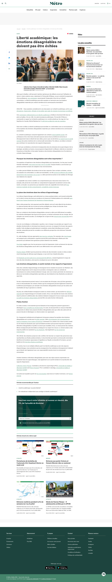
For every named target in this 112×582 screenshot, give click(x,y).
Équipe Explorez (91, 149)
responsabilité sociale (58, 135)
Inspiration (53, 10)
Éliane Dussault (34, 368)
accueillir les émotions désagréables (27, 298)
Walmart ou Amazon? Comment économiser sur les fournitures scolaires (94, 64)
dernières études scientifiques (34, 342)
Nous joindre (71, 538)
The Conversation (41, 374)
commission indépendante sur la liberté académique (34, 115)
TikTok (90, 547)
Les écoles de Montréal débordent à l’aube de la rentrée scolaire (94, 90)
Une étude (20, 244)
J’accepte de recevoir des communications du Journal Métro (36, 423)
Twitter (90, 541)
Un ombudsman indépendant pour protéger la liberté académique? (38, 391)
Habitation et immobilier (91, 101)
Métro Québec (51, 544)
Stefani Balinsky (99, 69)
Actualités (30, 10)
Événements (9, 541)
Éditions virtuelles (52, 538)
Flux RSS (29, 541)
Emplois (8, 538)
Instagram (91, 544)
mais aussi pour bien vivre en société (39, 164)
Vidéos (8, 547)
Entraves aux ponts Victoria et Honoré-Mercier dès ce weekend (58, 462)
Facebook (90, 538)
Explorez (82, 10)
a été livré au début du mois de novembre (53, 121)
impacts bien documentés (61, 216)
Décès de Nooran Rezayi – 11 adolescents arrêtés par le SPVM (58, 503)
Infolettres (29, 538)
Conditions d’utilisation (74, 552)
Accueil (18, 29)
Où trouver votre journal (54, 541)
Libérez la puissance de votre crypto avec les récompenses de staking (90, 146)
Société (23, 29)
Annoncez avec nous (73, 541)
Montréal (48, 458)
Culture (45, 10)
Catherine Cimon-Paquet (24, 366)
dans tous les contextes (46, 236)
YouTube (90, 550)
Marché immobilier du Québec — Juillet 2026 (93, 104)
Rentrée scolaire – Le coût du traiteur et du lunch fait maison (95, 77)
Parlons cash (73, 10)
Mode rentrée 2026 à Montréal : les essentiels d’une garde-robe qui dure (94, 51)
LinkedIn (90, 553)
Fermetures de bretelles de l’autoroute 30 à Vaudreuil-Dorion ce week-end (30, 463)
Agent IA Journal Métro (30, 476)
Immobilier (63, 10)
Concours (9, 544)
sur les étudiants (39, 330)
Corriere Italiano (51, 547)
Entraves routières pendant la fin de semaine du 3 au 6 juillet (30, 503)
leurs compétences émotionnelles (33, 308)
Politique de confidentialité (75, 555)
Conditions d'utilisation (46, 579)
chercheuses (67, 236)
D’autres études (21, 252)
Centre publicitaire (73, 544)
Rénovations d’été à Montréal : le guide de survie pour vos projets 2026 (91, 134)
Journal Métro (98, 56)
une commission (32, 98)
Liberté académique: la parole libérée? (30, 388)
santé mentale (40, 319)
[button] (2, 3)
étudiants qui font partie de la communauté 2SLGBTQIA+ (35, 258)
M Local (37, 10)
